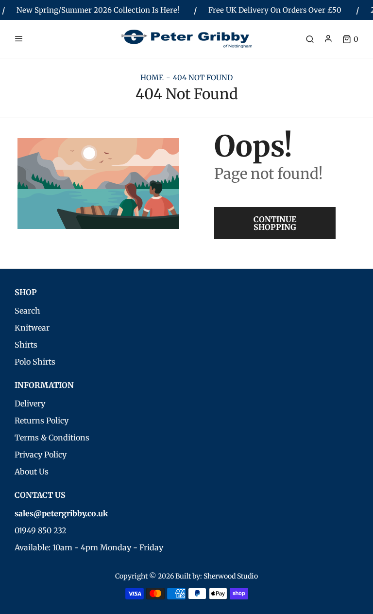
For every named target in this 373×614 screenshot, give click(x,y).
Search (27, 311)
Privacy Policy (41, 454)
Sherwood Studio (230, 576)
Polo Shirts (35, 362)
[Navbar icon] (19, 39)
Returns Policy (41, 420)
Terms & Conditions (52, 437)
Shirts (26, 345)
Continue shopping (275, 223)
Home (152, 77)
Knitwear (32, 328)
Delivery (30, 403)
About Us (32, 471)
